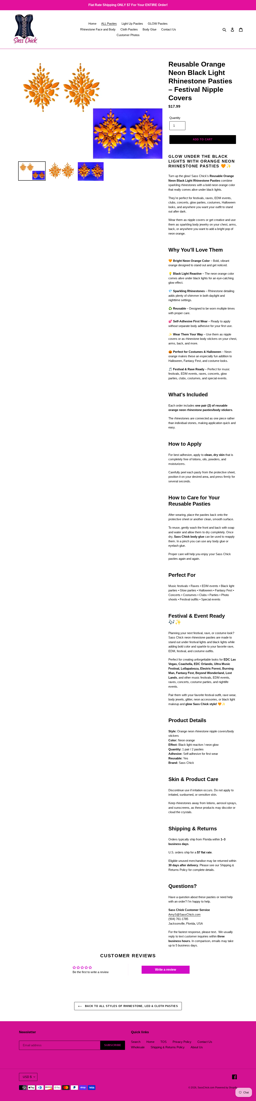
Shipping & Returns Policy (168, 1047)
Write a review (165, 969)
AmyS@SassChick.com (184, 914)
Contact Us (204, 1041)
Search (135, 1041)
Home (150, 1041)
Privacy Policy (182, 1041)
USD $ (27, 1077)
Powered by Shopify (226, 1087)
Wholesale (138, 1047)
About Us (197, 1047)
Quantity (174, 117)
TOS (163, 1041)
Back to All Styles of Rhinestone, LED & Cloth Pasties (131, 1006)
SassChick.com (206, 1087)
